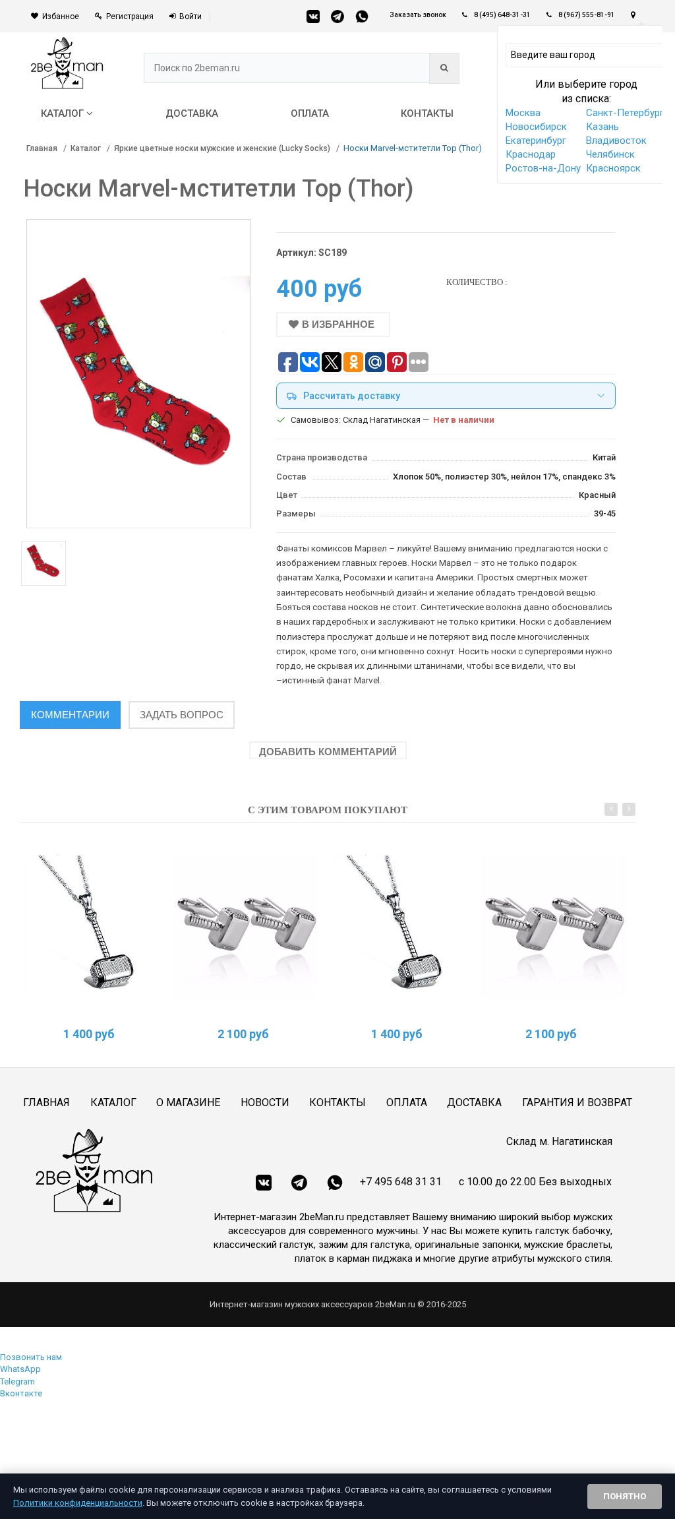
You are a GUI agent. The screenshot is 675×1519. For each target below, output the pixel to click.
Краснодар (531, 154)
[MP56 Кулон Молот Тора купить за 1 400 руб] (92, 927)
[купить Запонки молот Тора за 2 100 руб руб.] (246, 927)
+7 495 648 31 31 (401, 1181)
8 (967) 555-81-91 (586, 14)
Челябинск (610, 154)
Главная (41, 148)
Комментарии (70, 714)
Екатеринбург (536, 140)
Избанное (60, 16)
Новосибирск (536, 127)
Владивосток (616, 140)
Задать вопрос (181, 714)
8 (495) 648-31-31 (502, 14)
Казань (602, 127)
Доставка (474, 1102)
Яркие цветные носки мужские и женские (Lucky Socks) (222, 148)
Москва (523, 113)
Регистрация (130, 16)
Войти (190, 16)
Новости (265, 1102)
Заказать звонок (418, 14)
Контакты (337, 1102)
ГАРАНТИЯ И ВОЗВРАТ (577, 1102)
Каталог (86, 148)
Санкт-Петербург (625, 113)
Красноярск (613, 168)
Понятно (624, 1496)
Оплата (406, 1102)
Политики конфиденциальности (77, 1503)
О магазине (188, 1102)
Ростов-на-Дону (543, 168)
